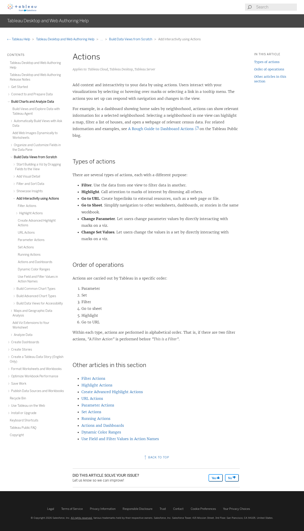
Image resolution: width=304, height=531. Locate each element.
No (230, 478)
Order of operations (269, 69)
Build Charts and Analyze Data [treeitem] (32, 102)
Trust (163, 509)
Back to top (158, 457)
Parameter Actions (97, 405)
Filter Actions (93, 378)
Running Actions (95, 418)
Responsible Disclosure (137, 509)
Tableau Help (21, 39)
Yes (214, 478)
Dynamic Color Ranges (101, 432)
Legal (50, 509)
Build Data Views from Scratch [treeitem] (35, 157)
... (102, 39)
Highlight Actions (96, 385)
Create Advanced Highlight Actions (112, 392)
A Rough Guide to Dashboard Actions (162, 129)
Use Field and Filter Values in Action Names (120, 439)
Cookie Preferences (203, 509)
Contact (178, 509)
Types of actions (267, 62)
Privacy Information (103, 509)
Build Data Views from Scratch (131, 39)
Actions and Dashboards (102, 425)
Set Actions (91, 412)
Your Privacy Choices (236, 509)
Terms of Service (72, 509)
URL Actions (92, 398)
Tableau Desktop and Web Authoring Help (65, 39)
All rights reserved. (82, 517)
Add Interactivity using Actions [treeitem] (37, 198)
